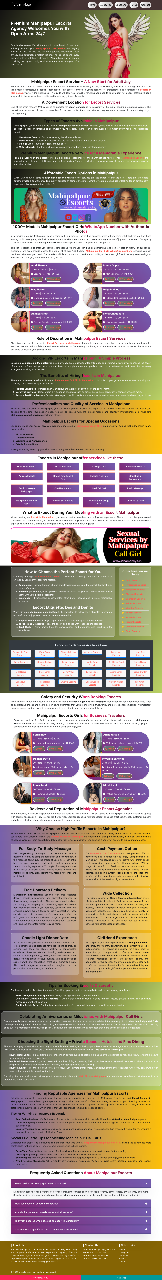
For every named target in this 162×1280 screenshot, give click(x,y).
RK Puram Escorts (140, 683)
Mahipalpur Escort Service (50, 48)
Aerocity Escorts (92, 652)
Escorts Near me (99, 476)
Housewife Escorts (27, 466)
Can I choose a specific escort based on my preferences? (46, 1229)
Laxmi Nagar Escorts (92, 673)
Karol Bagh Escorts (44, 653)
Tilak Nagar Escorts (44, 683)
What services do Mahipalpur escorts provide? (40, 1183)
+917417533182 (40, 1277)
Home (92, 5)
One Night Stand (63, 488)
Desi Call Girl (99, 488)
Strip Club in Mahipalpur (135, 477)
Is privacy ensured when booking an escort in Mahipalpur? (47, 1221)
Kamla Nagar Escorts (140, 663)
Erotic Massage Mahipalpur (27, 490)
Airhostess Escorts (135, 466)
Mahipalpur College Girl (99, 502)
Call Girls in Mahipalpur (92, 1076)
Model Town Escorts (92, 663)
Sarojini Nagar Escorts (116, 683)
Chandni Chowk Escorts (68, 653)
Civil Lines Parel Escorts (116, 663)
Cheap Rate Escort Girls (63, 477)
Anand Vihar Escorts (116, 673)
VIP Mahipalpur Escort (48, 576)
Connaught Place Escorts (21, 653)
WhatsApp (121, 1277)
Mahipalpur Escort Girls (89, 426)
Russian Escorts (63, 466)
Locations (121, 5)
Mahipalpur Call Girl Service (105, 853)
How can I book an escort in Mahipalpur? (37, 1203)
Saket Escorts (20, 662)
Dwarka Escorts (68, 682)
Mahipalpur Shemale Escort (26, 502)
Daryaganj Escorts (116, 653)
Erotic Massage (135, 488)
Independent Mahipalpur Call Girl (102, 1142)
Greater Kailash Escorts (44, 663)
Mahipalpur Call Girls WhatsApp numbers (109, 251)
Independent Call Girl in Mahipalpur (74, 380)
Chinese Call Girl (135, 500)
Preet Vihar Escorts (44, 673)
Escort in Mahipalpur (43, 517)
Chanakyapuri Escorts (92, 683)
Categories (105, 5)
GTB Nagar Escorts (21, 673)
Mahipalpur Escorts (133, 158)
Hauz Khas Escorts (140, 653)
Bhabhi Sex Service (63, 500)
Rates (134, 5)
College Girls (99, 466)
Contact (145, 5)
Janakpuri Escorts (20, 683)
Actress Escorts (27, 476)
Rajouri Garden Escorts (140, 673)
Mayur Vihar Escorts (68, 673)
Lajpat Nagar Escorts (68, 663)
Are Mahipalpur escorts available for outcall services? (44, 1212)
